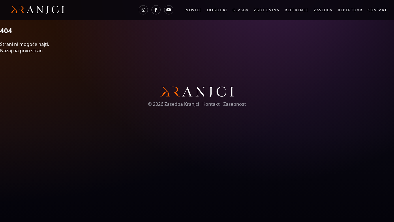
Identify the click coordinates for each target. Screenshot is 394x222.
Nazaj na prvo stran (21, 50)
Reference (297, 9)
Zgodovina (266, 9)
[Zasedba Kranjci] (35, 10)
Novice (193, 9)
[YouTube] (168, 9)
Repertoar (350, 9)
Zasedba (323, 9)
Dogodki (217, 9)
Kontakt (377, 9)
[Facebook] (156, 9)
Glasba (240, 9)
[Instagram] (143, 9)
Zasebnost (234, 104)
